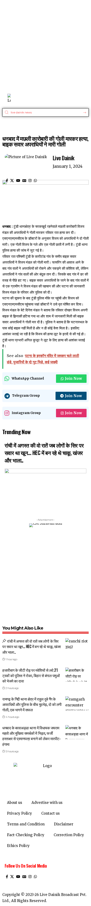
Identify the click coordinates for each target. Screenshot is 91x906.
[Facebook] (7, 181)
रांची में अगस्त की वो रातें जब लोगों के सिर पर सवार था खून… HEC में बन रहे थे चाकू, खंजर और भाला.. (44, 452)
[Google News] (24, 181)
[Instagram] (30, 181)
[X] (12, 181)
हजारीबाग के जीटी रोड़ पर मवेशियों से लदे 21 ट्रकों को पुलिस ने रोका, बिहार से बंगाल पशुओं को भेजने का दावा (31, 675)
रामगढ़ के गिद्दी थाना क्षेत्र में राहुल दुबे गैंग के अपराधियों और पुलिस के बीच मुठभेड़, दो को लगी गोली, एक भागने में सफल (32, 704)
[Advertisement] (45, 45)
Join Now (73, 378)
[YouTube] (18, 181)
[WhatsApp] (35, 181)
